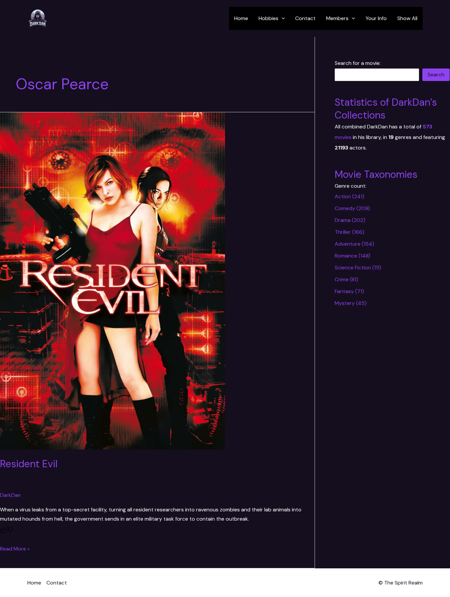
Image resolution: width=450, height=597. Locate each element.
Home (241, 18)
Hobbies (268, 18)
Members (337, 18)
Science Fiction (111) (358, 267)
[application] (281, 18)
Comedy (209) (352, 208)
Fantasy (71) (349, 291)
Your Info (376, 18)
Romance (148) (352, 255)
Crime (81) (346, 279)
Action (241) (349, 196)
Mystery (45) (351, 303)
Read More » (15, 548)
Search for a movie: (357, 63)
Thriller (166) (349, 232)
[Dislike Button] (10, 530)
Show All (407, 18)
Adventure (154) (354, 243)
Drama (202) (350, 220)
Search (436, 74)
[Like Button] (3, 530)
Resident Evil (29, 463)
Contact (305, 18)
